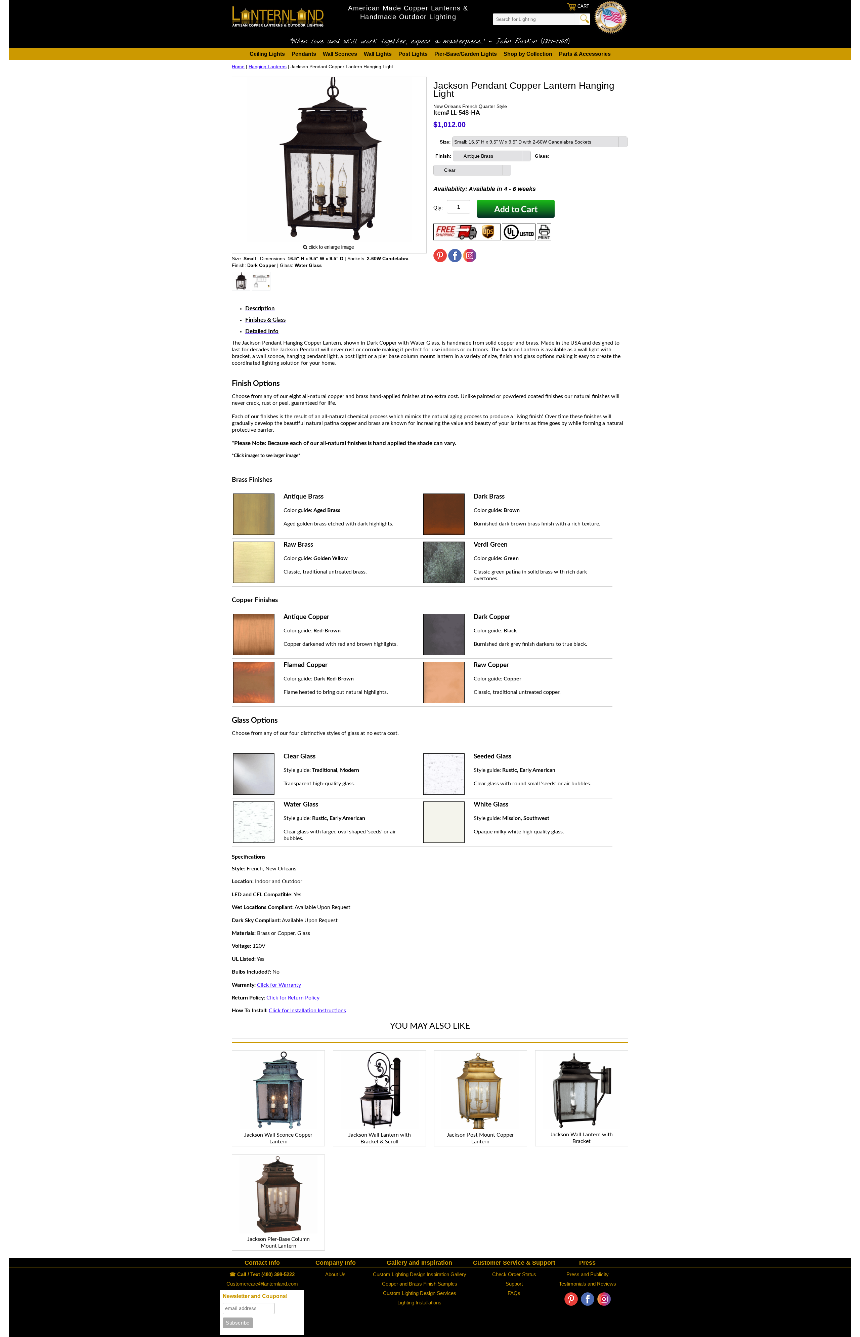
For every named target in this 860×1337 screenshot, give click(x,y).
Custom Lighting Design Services (419, 1293)
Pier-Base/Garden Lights (465, 54)
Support (514, 1284)
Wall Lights (378, 54)
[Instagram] (469, 260)
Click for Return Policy (292, 997)
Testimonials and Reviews (587, 1284)
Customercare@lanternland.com (262, 1284)
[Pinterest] (440, 260)
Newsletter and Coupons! (255, 1296)
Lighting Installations (419, 1302)
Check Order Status (514, 1274)
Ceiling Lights (267, 54)
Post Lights (413, 54)
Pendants (304, 54)
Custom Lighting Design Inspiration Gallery (419, 1274)
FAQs (514, 1293)
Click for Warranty (279, 985)
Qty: (438, 207)
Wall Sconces (340, 54)
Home (238, 66)
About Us (335, 1274)
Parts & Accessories (585, 54)
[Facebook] (455, 260)
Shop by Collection (528, 54)
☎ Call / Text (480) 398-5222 (262, 1274)
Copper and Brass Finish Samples (419, 1284)
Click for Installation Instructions (307, 1010)
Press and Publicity (587, 1274)
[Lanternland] (278, 16)
